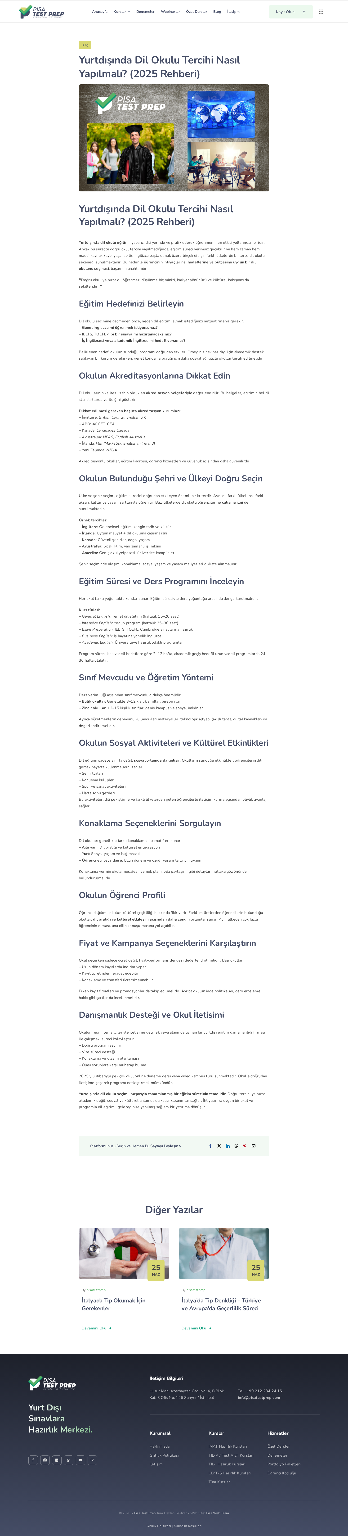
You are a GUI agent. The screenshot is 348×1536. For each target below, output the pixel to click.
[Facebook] (210, 1146)
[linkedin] (57, 1460)
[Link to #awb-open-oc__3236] (321, 11)
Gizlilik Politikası (159, 1526)
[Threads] (236, 1146)
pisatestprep (96, 1290)
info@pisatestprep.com (259, 1397)
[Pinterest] (245, 1146)
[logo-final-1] (41, 6)
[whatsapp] (68, 1460)
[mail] (92, 1460)
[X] (219, 1146)
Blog (85, 45)
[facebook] (33, 1460)
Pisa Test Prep (145, 1513)
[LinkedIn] (227, 1146)
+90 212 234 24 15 (264, 1391)
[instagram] (45, 1460)
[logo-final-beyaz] (52, 1377)
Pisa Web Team (217, 1513)
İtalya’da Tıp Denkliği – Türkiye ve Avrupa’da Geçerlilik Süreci (221, 1304)
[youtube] (80, 1460)
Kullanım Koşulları (187, 1526)
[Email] (253, 1146)
